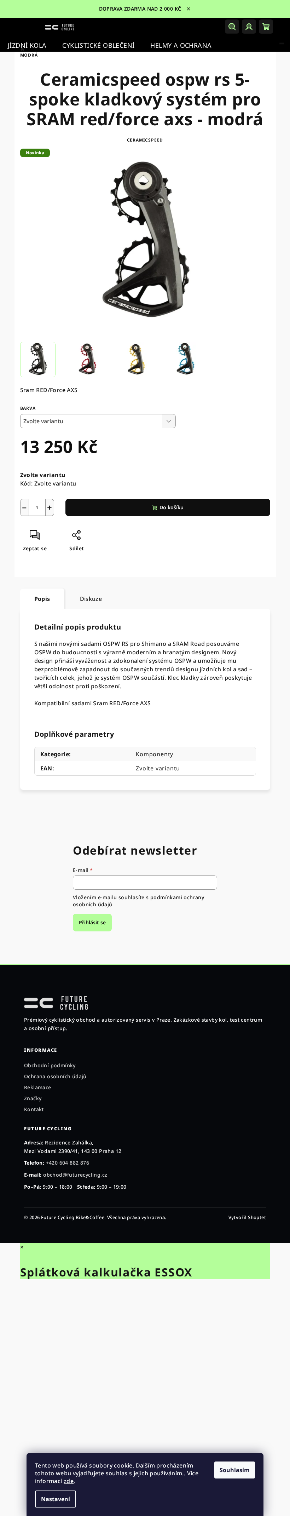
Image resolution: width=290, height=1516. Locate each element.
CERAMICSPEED (145, 140)
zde (69, 1481)
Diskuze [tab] (91, 599)
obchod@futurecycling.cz (75, 1174)
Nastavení (55, 1499)
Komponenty (154, 754)
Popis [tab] (42, 599)
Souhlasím (235, 1470)
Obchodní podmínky (50, 1065)
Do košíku (172, 507)
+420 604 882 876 (67, 1162)
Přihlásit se (92, 922)
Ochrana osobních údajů (55, 1076)
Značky (32, 1098)
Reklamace (37, 1087)
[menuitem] (27, 45)
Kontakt (34, 1109)
